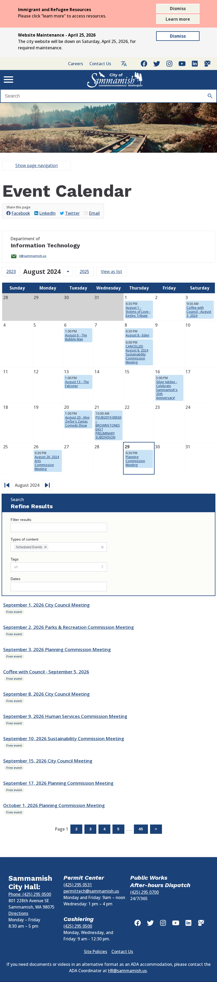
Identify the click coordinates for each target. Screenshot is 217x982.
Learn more (178, 19)
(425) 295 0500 (78, 926)
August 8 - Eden (137, 335)
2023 (11, 271)
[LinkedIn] (194, 63)
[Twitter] (156, 63)
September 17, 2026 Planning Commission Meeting (58, 783)
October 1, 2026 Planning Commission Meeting (54, 805)
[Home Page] (115, 79)
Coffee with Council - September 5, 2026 (46, 672)
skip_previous (7, 485)
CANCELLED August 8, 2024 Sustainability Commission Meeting (137, 354)
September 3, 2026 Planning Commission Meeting (57, 649)
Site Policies (95, 951)
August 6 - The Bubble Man (76, 337)
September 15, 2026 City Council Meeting (47, 761)
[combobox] (59, 547)
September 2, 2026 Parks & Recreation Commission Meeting (68, 627)
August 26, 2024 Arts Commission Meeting (47, 463)
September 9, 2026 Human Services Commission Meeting (65, 716)
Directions (18, 913)
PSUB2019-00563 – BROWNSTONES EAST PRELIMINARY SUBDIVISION (108, 427)
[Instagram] (169, 63)
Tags (15, 559)
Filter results (21, 520)
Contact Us (100, 64)
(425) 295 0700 (144, 892)
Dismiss (178, 8)
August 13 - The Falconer (77, 384)
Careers (75, 64)
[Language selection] (123, 63)
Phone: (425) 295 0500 (29, 894)
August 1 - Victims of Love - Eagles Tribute (138, 312)
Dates (15, 579)
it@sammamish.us (32, 256)
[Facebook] (144, 63)
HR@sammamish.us (127, 971)
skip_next (47, 485)
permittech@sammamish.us (91, 891)
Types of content (24, 539)
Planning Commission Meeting (135, 461)
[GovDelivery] (207, 63)
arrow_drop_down (68, 271)
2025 (84, 271)
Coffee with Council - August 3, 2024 (199, 312)
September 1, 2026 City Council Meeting (46, 605)
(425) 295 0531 (78, 885)
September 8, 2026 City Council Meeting (46, 694)
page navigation (36, 165)
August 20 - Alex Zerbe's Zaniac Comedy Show (77, 421)
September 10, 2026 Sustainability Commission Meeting (63, 738)
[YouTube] (182, 63)
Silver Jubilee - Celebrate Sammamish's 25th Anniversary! (167, 390)
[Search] (210, 96)
